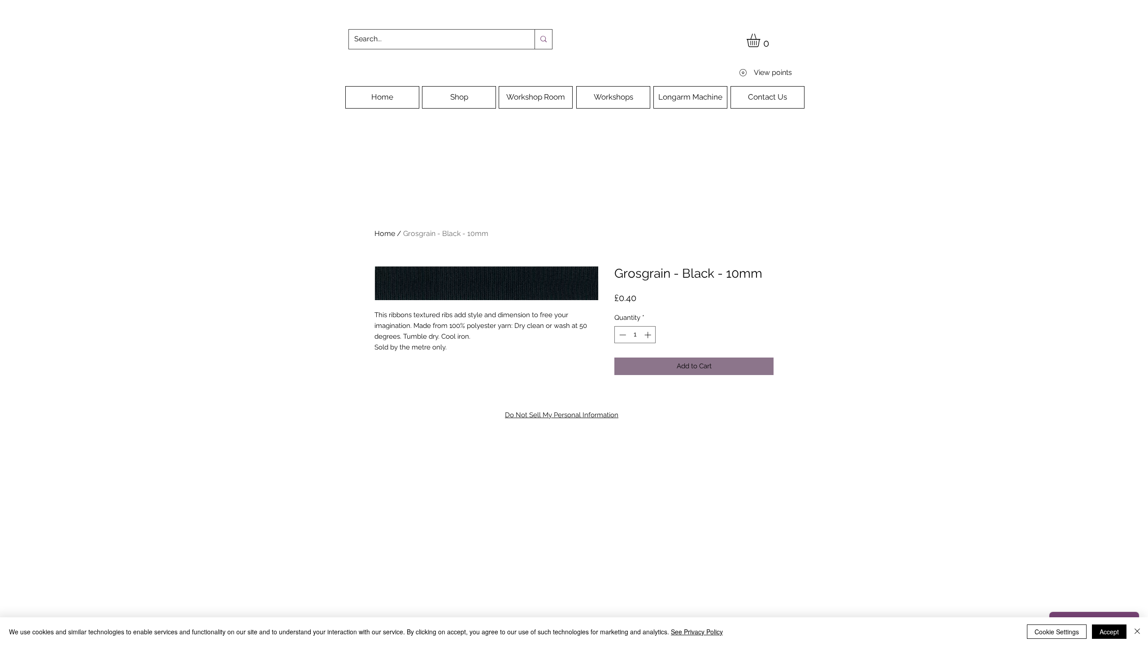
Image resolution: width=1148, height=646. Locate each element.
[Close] (1137, 631)
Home (384, 233)
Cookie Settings (1057, 631)
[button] (761, 40)
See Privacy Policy (697, 631)
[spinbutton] (635, 335)
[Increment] (649, 335)
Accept (1109, 631)
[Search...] (543, 39)
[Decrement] (622, 335)
